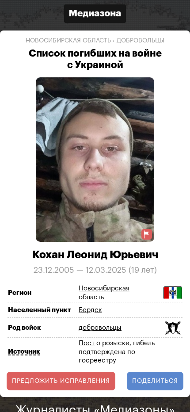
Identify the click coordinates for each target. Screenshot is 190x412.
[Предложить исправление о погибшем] (147, 234)
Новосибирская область (68, 41)
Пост (87, 343)
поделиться (155, 381)
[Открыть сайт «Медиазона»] (95, 14)
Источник (24, 351)
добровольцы (140, 41)
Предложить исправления (61, 381)
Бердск (90, 310)
